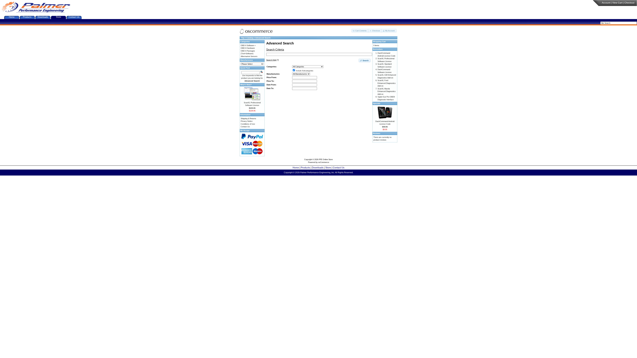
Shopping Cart (379, 42)
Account (606, 2)
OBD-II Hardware (248, 48)
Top (243, 38)
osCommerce (323, 162)
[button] (360, 31)
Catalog (250, 38)
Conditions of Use (248, 124)
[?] (272, 60)
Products (27, 17)
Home (11, 17)
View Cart (617, 2)
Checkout (629, 2)
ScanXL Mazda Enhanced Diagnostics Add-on (387, 91)
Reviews (376, 133)
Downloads (43, 17)
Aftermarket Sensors (249, 56)
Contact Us (74, 17)
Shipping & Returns (248, 118)
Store (58, 17)
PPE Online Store (326, 159)
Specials (376, 103)
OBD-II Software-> (248, 45)
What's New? (246, 85)
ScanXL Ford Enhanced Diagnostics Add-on (387, 83)
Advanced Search (263, 38)
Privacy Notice (246, 121)
